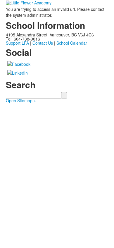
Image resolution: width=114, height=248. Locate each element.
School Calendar (71, 43)
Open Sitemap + (21, 100)
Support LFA (17, 43)
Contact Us (42, 43)
